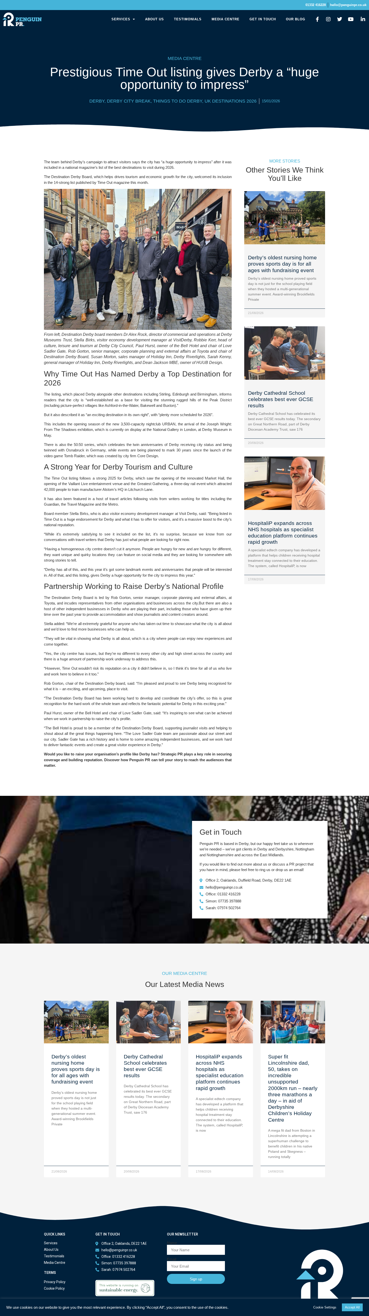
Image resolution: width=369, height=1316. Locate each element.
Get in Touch (263, 19)
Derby (96, 101)
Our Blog (295, 19)
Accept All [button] (352, 1307)
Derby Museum (215, 429)
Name (172, 1243)
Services (120, 19)
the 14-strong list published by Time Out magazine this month (98, 182)
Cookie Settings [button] (324, 1307)
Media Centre (225, 19)
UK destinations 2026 (231, 101)
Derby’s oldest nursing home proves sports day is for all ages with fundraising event (282, 264)
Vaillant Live (77, 484)
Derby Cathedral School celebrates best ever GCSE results (280, 399)
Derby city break (129, 101)
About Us (154, 19)
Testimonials (188, 19)
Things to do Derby (177, 101)
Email (171, 1259)
